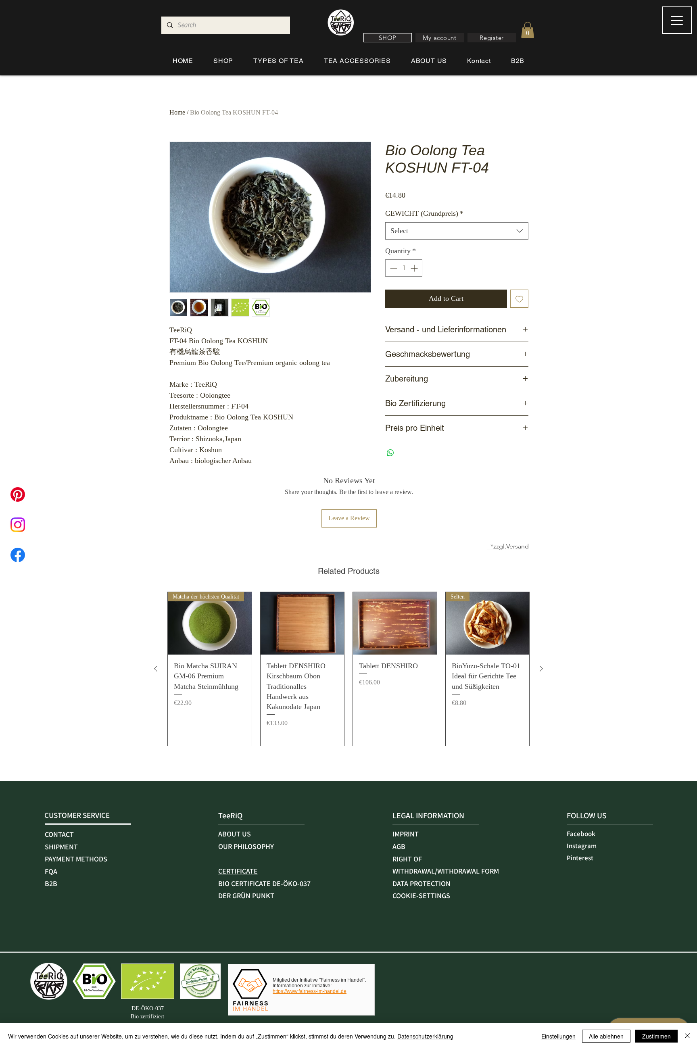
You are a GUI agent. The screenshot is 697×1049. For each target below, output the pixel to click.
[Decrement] (392, 268)
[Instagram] (17, 524)
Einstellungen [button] (558, 1036)
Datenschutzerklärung (425, 1036)
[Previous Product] (156, 669)
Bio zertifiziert (147, 1017)
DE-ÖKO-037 (147, 1008)
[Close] (687, 1036)
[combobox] (456, 231)
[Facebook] (17, 555)
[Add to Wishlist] (519, 299)
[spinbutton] (404, 268)
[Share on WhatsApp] (390, 453)
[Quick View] (302, 623)
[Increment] (415, 268)
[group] (348, 669)
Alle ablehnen (606, 1036)
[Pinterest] (17, 494)
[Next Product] (541, 669)
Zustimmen (656, 1036)
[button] (387, 37)
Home (177, 112)
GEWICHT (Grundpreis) (424, 213)
